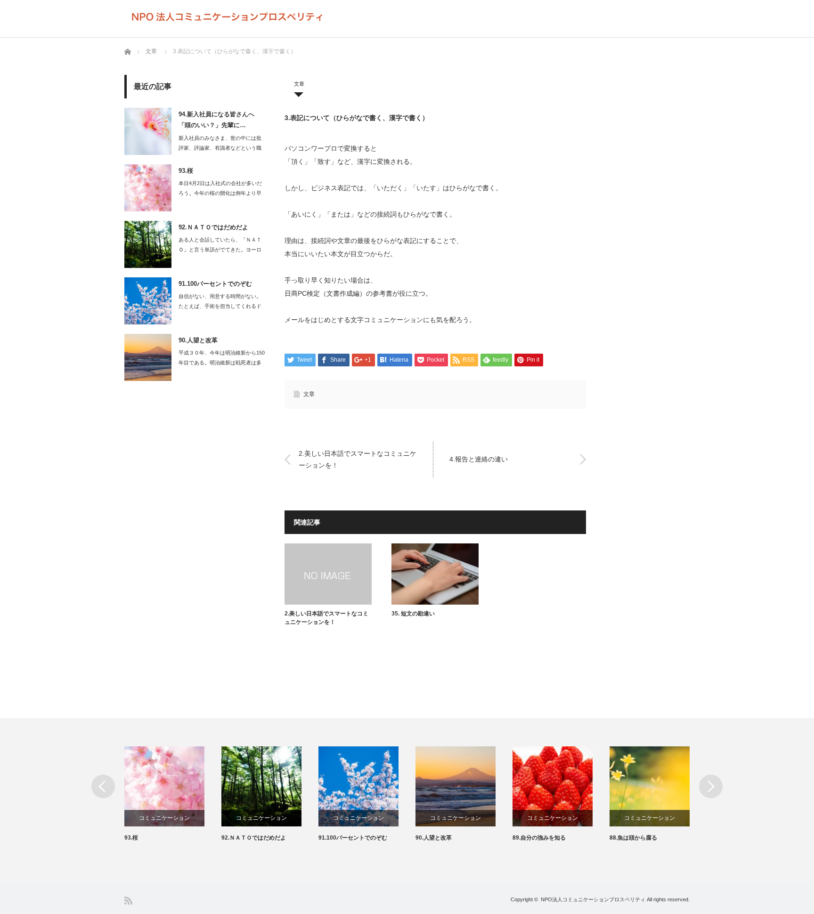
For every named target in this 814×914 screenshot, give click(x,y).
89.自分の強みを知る (539, 837)
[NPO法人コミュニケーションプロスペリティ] (227, 17)
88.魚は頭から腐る (633, 837)
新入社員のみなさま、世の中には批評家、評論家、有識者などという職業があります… (220, 148)
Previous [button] (103, 786)
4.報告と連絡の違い (478, 459)
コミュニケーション (164, 818)
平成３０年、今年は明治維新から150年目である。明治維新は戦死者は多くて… (222, 362)
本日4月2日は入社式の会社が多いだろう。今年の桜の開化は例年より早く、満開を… (220, 193)
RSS (128, 901)
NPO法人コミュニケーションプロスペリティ (593, 899)
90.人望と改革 (198, 340)
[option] (172, 794)
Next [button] (711, 786)
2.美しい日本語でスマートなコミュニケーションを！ (357, 459)
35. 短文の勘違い (413, 613)
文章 (151, 51)
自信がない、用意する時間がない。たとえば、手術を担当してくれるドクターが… (220, 306)
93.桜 (186, 170)
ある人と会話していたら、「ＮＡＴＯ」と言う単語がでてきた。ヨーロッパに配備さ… (220, 249)
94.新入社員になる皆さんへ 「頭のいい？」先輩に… (216, 120)
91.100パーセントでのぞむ (215, 283)
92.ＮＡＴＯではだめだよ (213, 227)
